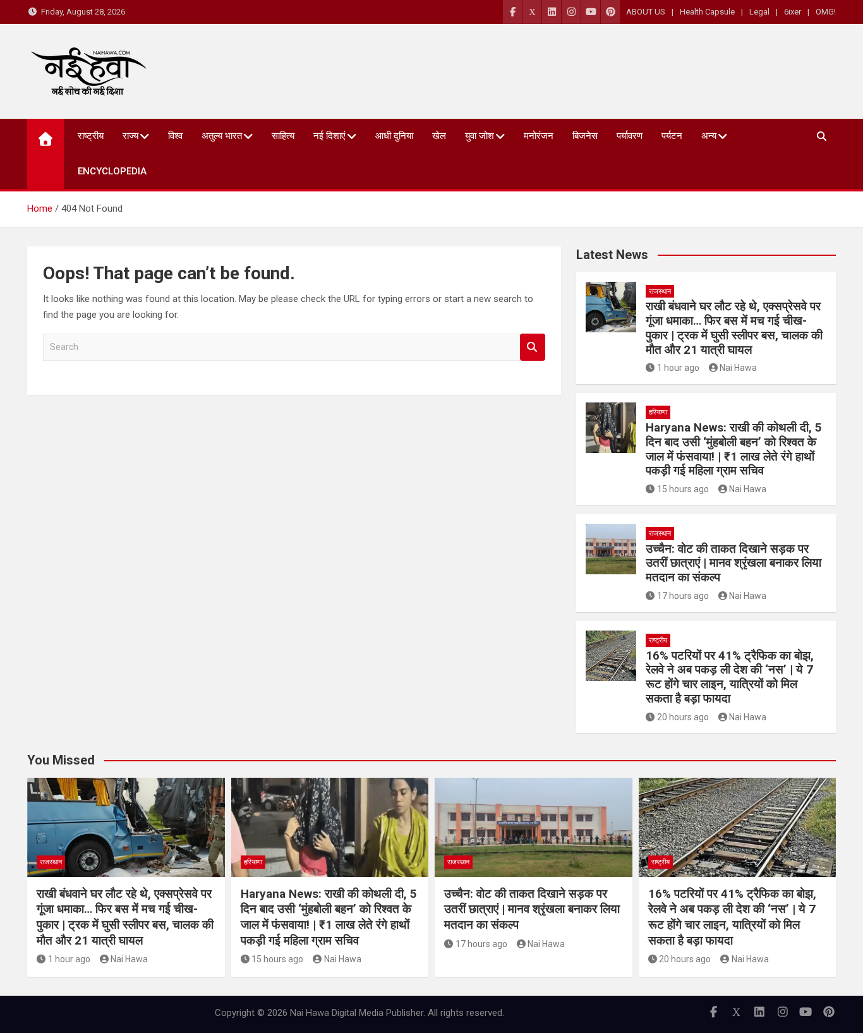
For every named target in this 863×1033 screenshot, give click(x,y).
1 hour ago (678, 368)
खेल (439, 136)
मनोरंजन (538, 136)
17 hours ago (683, 596)
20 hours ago (683, 717)
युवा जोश (479, 136)
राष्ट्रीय (91, 136)
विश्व (175, 136)
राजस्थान (660, 291)
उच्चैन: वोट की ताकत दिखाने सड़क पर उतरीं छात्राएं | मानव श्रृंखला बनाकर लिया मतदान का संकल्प (733, 563)
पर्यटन (671, 136)
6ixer (792, 11)
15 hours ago (683, 489)
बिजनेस (585, 136)
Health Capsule (707, 11)
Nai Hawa (738, 368)
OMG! (826, 11)
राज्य (130, 136)
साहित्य (283, 136)
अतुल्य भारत (222, 136)
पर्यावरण (630, 136)
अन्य (708, 136)
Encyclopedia (112, 171)
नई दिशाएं (329, 136)
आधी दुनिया (394, 136)
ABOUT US (645, 11)
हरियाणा (658, 412)
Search (532, 347)
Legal (759, 11)
